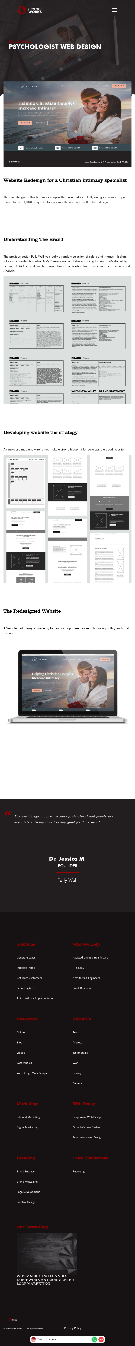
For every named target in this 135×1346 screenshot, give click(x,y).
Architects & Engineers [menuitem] (86, 978)
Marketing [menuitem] (27, 1104)
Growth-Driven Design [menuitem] (86, 1127)
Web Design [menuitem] (85, 1104)
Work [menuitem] (76, 1063)
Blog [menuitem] (19, 1042)
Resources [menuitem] (27, 1019)
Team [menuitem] (76, 1032)
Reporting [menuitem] (79, 1171)
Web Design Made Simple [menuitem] (32, 1073)
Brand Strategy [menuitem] (26, 1171)
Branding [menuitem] (26, 1158)
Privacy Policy (73, 1328)
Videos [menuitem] (21, 1053)
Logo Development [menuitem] (28, 1192)
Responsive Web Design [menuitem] (87, 1117)
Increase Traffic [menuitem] (26, 968)
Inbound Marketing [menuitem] (28, 1117)
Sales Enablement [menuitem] (90, 1158)
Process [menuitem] (77, 1042)
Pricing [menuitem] (77, 1073)
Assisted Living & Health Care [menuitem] (90, 957)
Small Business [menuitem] (82, 988)
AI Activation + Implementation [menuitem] (35, 998)
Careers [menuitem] (77, 1083)
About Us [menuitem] (82, 1019)
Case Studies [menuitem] (24, 1063)
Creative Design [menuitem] (26, 1202)
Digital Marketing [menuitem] (27, 1127)
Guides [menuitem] (21, 1032)
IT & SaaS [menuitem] (78, 968)
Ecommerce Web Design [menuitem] (87, 1137)
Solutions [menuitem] (26, 944)
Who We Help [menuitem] (86, 944)
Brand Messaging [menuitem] (27, 1181)
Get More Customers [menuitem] (29, 978)
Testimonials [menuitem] (80, 1053)
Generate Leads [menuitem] (26, 957)
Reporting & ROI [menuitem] (26, 988)
